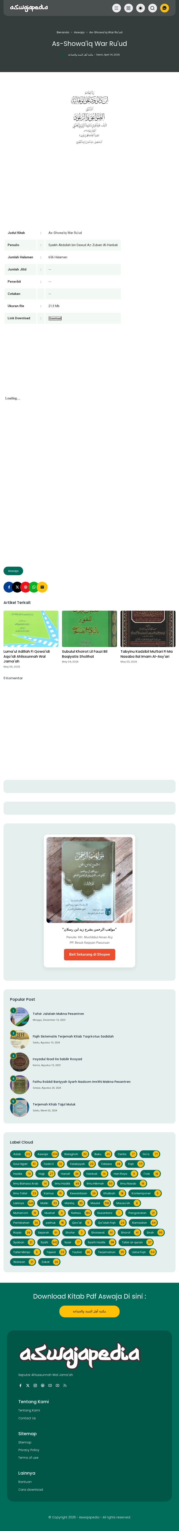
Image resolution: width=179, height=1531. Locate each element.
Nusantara (108, 1213)
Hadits (22, 1174)
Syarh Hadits (101, 1242)
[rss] (65, 1385)
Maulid (100, 1203)
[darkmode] (140, 8)
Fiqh (135, 1164)
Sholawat (102, 1232)
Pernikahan (25, 1223)
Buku (102, 1154)
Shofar (74, 1232)
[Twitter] (17, 587)
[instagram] (35, 1385)
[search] (152, 8)
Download (55, 318)
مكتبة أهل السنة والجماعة (89, 1311)
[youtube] (50, 1385)
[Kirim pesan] (164, 8)
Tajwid (55, 1252)
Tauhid (81, 1252)
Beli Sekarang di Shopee (89, 954)
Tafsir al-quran (136, 1242)
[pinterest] (25, 587)
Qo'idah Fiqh (111, 1223)
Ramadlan (144, 1223)
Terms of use (28, 1457)
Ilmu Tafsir (24, 1193)
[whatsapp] (33, 587)
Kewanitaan (83, 1193)
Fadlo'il (53, 1164)
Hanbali (96, 1174)
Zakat (49, 1262)
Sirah (154, 1232)
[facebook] (20, 1385)
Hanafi (70, 1174)
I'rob (151, 1174)
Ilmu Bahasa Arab (30, 1183)
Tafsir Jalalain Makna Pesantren (58, 1014)
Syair (71, 1242)
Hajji (46, 1174)
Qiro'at (80, 1223)
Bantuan (25, 1482)
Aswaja (79, 32)
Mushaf (54, 1213)
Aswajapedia (89, 1517)
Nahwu (80, 1213)
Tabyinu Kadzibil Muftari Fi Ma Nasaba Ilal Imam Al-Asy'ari (146, 654)
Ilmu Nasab (132, 1183)
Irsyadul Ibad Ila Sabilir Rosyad (57, 1059)
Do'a (150, 1154)
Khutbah (113, 1193)
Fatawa (110, 1164)
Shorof (130, 1232)
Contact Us (27, 1418)
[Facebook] (8, 587)
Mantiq (74, 1203)
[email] (42, 587)
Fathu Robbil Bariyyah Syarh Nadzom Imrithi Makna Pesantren (82, 1082)
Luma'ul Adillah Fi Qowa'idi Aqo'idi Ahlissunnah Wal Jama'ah (26, 656)
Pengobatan (142, 1213)
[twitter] (28, 1385)
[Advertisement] (89, 364)
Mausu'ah (127, 1203)
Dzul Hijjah (24, 1164)
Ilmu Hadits (67, 1183)
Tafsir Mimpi (25, 1252)
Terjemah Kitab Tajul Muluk (54, 1104)
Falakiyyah (81, 1164)
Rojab (21, 1232)
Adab (21, 1154)
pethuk (55, 1223)
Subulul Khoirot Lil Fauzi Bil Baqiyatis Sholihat (84, 654)
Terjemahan (111, 1252)
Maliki (48, 1203)
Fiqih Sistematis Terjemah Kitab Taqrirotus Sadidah (73, 1036)
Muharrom (24, 1213)
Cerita (126, 1154)
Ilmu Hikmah (99, 1183)
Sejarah (47, 1232)
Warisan (23, 1262)
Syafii (49, 1242)
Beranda (63, 32)
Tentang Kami (29, 1410)
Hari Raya (124, 1174)
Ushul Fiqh (143, 1252)
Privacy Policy (28, 1450)
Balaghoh (75, 1154)
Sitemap (24, 1442)
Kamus (53, 1193)
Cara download (30, 1489)
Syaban (22, 1242)
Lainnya (23, 1203)
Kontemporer (145, 1193)
